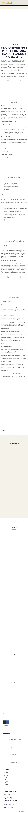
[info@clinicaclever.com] (14, 744)
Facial (6, 774)
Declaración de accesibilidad (11, 800)
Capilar (6, 777)
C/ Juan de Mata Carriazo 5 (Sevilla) (14, 739)
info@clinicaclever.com (14, 747)
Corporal (7, 775)
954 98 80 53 (14, 754)
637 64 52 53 (14, 762)
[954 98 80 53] (14, 752)
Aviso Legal (7, 794)
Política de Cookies (9, 798)
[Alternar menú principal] (25, 2)
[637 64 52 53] (14, 759)
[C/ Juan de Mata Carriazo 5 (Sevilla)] (14, 737)
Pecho (6, 772)
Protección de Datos (9, 795)
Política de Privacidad (9, 797)
